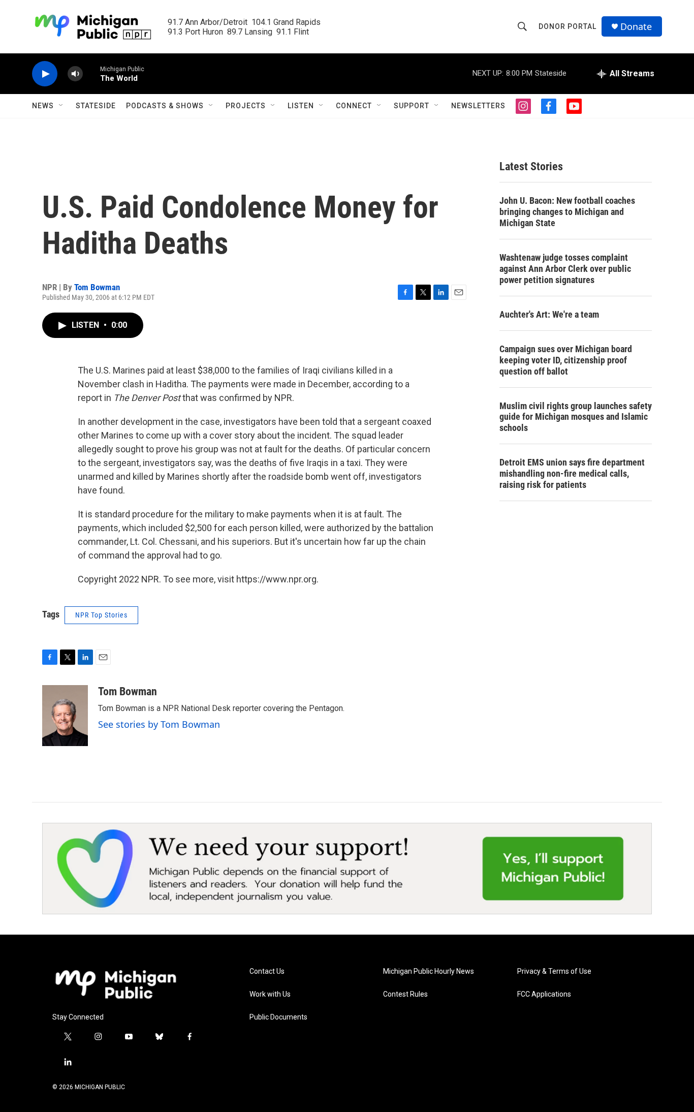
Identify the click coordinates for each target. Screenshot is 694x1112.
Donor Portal (567, 26)
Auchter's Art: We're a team (549, 314)
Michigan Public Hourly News (428, 971)
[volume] (75, 74)
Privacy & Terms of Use (554, 971)
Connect (354, 106)
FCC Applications (544, 994)
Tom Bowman (97, 287)
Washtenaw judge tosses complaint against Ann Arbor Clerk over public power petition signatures (565, 268)
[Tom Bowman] (65, 715)
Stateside (96, 106)
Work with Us (270, 994)
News (43, 106)
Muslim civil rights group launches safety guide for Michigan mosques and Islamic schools (575, 417)
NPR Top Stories (101, 615)
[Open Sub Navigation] (61, 106)
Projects (246, 106)
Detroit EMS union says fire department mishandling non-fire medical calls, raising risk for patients (572, 473)
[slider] (91, 73)
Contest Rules (405, 994)
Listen (301, 106)
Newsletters (478, 106)
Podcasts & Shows (165, 106)
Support (411, 106)
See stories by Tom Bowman (159, 724)
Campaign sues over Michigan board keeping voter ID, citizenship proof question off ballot (565, 360)
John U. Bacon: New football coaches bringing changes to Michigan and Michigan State (567, 211)
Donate (636, 26)
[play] (45, 74)
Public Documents (278, 1017)
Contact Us (267, 971)
